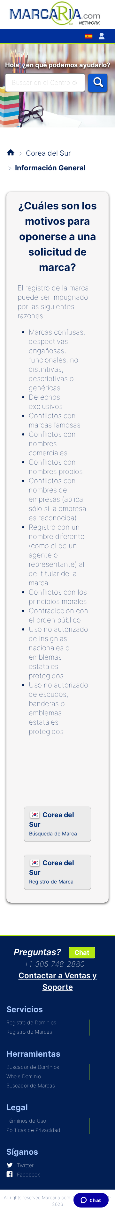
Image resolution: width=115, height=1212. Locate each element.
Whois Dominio (23, 1076)
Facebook (28, 1174)
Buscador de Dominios (32, 1067)
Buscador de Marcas (30, 1085)
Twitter (25, 1165)
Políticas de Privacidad (33, 1130)
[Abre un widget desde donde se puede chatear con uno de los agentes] (91, 1201)
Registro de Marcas (29, 1032)
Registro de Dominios (31, 1022)
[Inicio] (57, 13)
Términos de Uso (26, 1121)
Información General (50, 168)
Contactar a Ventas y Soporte (58, 981)
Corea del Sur (48, 153)
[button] (103, 35)
